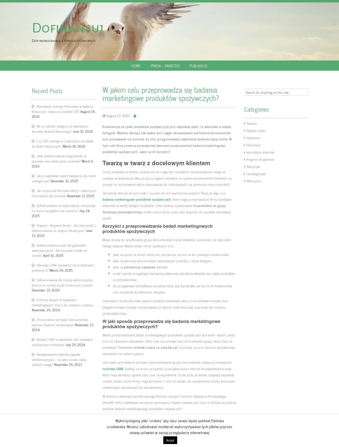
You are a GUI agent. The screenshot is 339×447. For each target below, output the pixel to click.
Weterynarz (254, 181)
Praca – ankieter (165, 66)
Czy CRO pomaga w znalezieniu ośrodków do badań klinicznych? (62, 143)
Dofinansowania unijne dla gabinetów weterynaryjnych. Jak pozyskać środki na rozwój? (59, 250)
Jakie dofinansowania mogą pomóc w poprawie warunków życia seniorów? (59, 158)
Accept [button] (170, 440)
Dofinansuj (68, 28)
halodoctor (253, 137)
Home (136, 66)
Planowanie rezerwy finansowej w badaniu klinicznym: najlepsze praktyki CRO (62, 108)
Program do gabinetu (260, 159)
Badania (251, 123)
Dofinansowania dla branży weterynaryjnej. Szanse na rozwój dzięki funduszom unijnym (62, 282)
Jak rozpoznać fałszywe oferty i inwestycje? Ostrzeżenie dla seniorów (64, 193)
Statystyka (253, 166)
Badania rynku (256, 130)
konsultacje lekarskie (260, 152)
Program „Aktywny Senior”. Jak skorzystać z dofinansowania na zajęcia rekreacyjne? (64, 227)
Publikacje (198, 66)
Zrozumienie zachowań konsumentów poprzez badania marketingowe (60, 322)
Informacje (253, 145)
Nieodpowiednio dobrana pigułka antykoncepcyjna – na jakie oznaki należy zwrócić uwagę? (59, 359)
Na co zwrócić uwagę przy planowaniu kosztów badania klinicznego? (60, 128)
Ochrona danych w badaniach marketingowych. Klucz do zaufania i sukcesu (63, 302)
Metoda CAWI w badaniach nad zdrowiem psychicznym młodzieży (62, 341)
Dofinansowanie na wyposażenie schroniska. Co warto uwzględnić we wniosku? (64, 207)
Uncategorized (256, 173)
